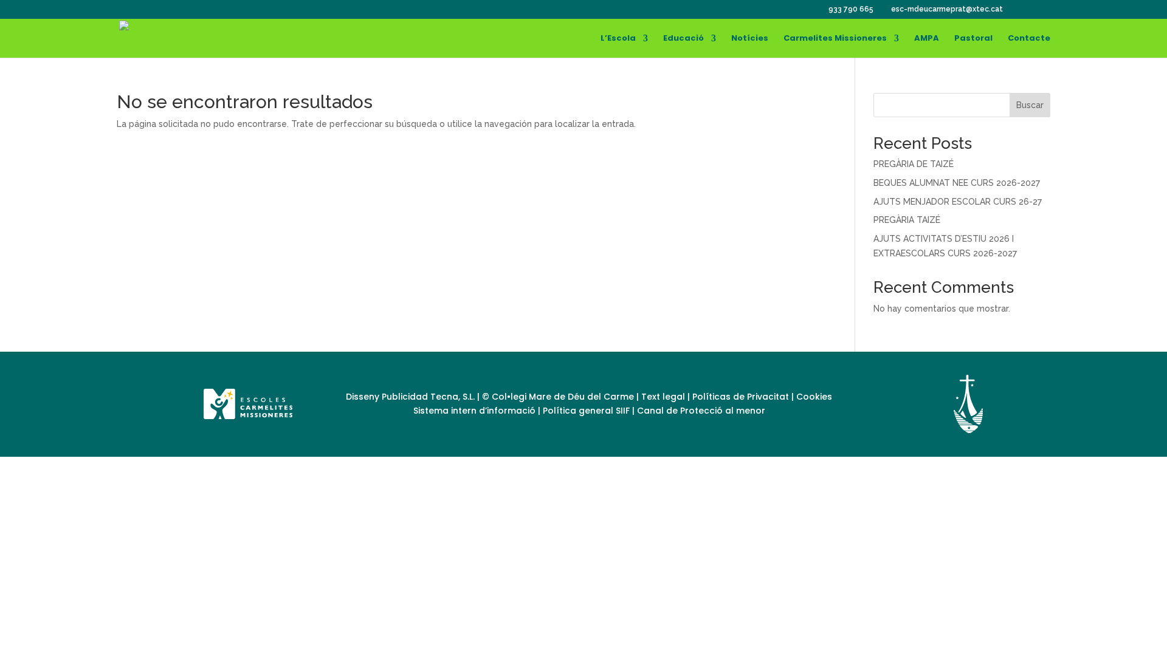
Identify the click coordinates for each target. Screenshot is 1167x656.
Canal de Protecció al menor (701, 411)
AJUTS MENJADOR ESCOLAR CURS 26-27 (957, 202)
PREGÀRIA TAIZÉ (906, 220)
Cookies (814, 397)
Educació (683, 39)
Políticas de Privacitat (740, 397)
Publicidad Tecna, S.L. (428, 397)
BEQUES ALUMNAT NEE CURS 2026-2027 (956, 183)
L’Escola (618, 39)
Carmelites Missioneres (835, 39)
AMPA (926, 39)
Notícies (749, 39)
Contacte (1029, 39)
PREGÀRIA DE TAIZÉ (913, 164)
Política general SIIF (586, 411)
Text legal (664, 397)
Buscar (1030, 105)
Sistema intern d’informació (475, 411)
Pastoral (973, 39)
